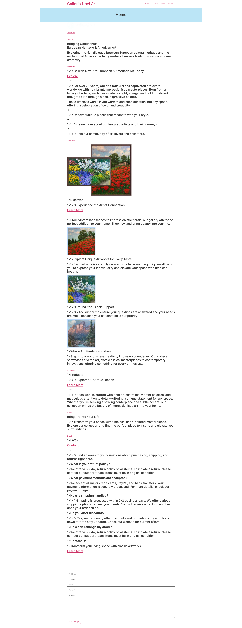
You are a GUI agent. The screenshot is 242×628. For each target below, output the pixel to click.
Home (147, 4)
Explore (72, 76)
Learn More (71, 140)
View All (70, 412)
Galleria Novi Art (82, 3)
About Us (155, 4)
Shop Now (71, 33)
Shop (163, 4)
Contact (170, 4)
